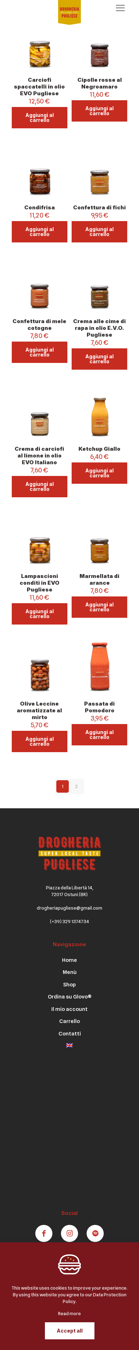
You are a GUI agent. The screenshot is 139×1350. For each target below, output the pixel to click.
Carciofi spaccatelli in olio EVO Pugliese (39, 86)
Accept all (70, 1331)
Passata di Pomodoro (99, 707)
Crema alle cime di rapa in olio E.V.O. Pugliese (99, 328)
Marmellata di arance (99, 579)
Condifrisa (39, 207)
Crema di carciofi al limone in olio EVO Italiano (39, 455)
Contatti (69, 1033)
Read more (69, 1313)
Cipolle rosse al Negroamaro (99, 83)
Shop (69, 984)
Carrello (69, 1021)
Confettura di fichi (99, 207)
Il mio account (69, 1009)
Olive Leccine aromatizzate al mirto (39, 710)
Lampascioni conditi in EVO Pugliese (40, 583)
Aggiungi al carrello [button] (39, 117)
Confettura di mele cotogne (39, 324)
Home (69, 960)
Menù (70, 972)
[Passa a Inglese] (69, 1048)
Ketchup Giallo (99, 448)
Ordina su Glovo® (70, 996)
